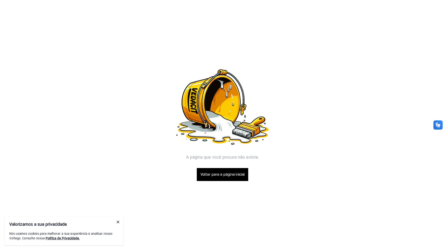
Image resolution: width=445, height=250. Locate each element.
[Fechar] (118, 222)
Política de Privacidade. (63, 238)
